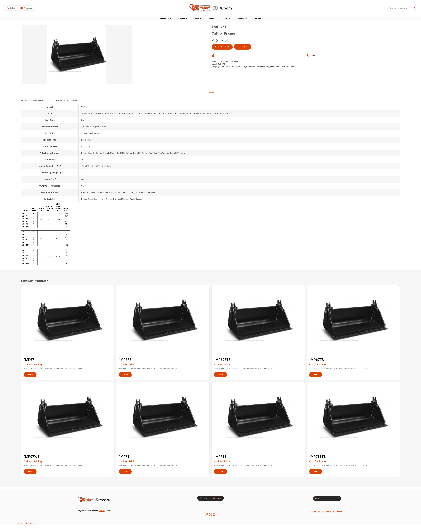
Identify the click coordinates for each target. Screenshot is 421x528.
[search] (414, 8)
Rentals (226, 19)
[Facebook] (207, 514)
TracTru (101, 511)
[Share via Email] (221, 40)
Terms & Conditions (334, 512)
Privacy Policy (318, 512)
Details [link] (30, 375)
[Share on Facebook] (213, 40)
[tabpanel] (115, 55)
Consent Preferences (26, 523)
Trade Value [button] (243, 47)
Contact (257, 19)
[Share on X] (217, 40)
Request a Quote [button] (222, 47)
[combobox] (402, 8)
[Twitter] (210, 514)
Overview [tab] (210, 93)
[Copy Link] (226, 40)
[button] (11, 8)
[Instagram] (214, 514)
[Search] (339, 498)
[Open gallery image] (77, 54)
